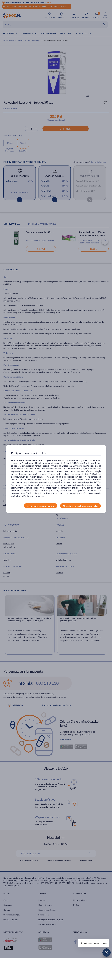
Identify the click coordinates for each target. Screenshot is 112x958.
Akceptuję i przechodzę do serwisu (80, 506)
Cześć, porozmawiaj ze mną (94, 943)
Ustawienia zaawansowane (40, 506)
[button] (106, 952)
